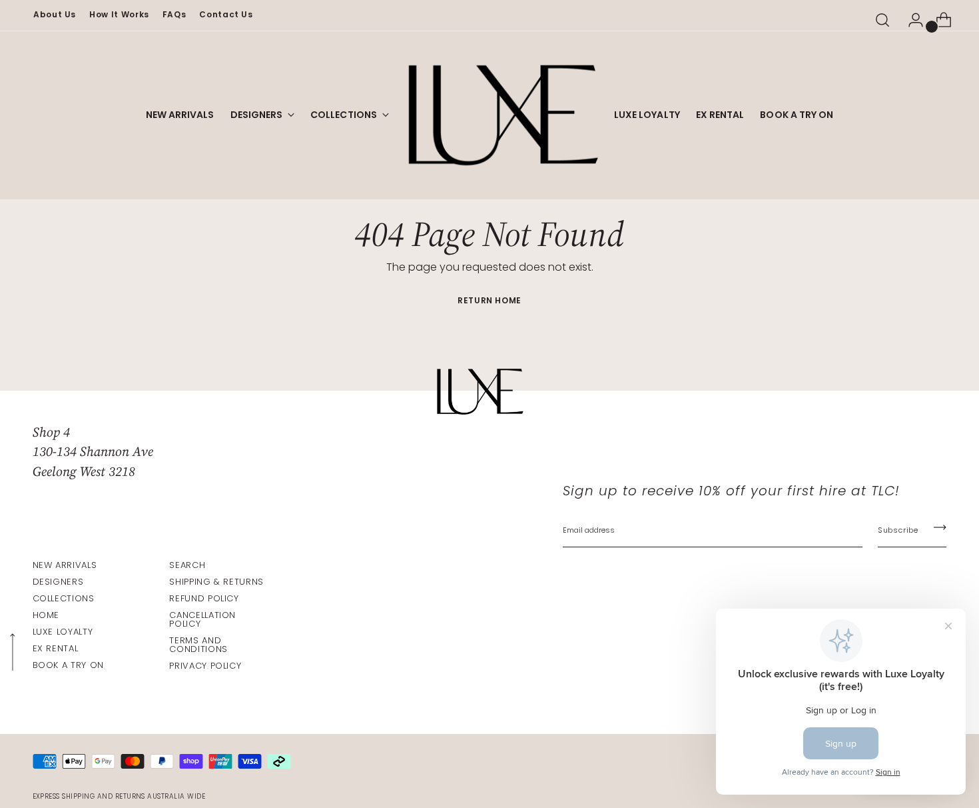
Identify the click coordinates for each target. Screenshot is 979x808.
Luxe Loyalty (63, 631)
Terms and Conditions (198, 644)
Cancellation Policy (202, 619)
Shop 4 (51, 432)
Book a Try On (68, 665)
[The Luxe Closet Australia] (501, 115)
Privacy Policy (205, 665)
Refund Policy (203, 598)
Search (187, 565)
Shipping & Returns (216, 581)
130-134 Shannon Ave (93, 451)
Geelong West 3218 (84, 471)
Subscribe (898, 530)
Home (46, 615)
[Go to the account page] (910, 20)
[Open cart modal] (938, 20)
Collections (64, 598)
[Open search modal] (882, 20)
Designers (58, 581)
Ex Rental (56, 648)
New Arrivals (65, 565)
